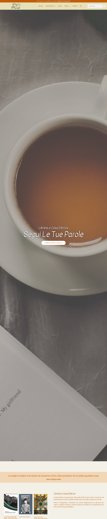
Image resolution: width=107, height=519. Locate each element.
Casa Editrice (50, 6)
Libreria (40, 6)
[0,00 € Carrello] (81, 6)
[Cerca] (104, 6)
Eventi (60, 6)
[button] (4, 508)
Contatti (74, 6)
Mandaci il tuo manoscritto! (63, 1)
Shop (66, 6)
